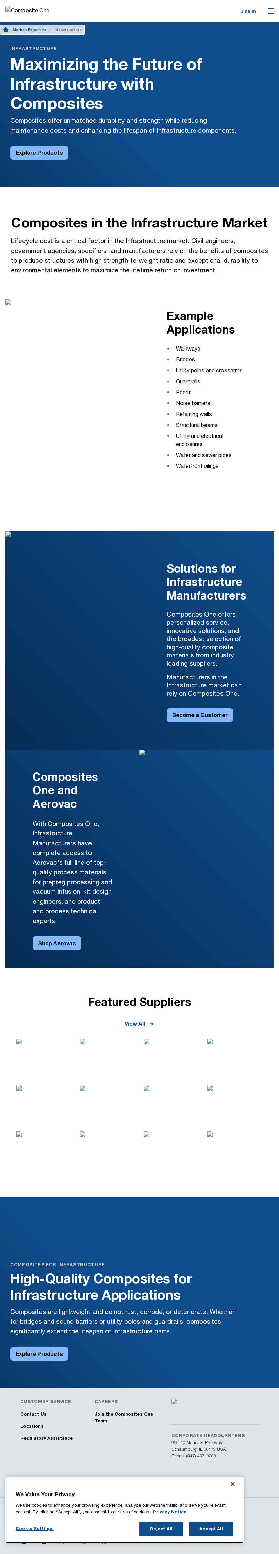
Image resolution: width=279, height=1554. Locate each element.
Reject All (161, 1528)
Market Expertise (30, 29)
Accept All (211, 1528)
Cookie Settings (35, 1528)
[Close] (232, 1484)
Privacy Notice (169, 1511)
